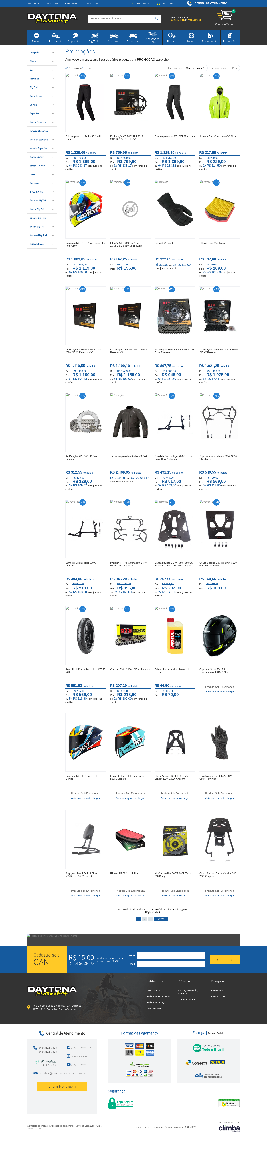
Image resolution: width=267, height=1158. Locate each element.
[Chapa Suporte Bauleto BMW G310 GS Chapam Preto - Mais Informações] (219, 529)
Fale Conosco (92, 3)
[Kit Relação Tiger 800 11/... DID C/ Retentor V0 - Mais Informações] (130, 316)
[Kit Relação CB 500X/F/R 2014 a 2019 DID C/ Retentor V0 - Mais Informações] (130, 102)
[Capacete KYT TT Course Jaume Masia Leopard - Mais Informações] (130, 742)
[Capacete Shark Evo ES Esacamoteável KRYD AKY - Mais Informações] (219, 635)
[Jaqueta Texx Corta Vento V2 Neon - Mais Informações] (219, 102)
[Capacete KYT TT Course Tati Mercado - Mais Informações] (86, 742)
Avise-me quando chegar (219, 691)
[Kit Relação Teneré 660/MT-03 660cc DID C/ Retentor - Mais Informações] (219, 316)
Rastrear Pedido (216, 1033)
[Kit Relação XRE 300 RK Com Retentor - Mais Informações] (86, 422)
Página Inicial (33, 3)
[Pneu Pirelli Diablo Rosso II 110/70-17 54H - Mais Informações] (86, 635)
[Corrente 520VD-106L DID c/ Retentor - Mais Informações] (130, 635)
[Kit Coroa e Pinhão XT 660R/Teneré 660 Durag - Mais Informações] (175, 839)
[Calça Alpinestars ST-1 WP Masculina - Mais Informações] (175, 102)
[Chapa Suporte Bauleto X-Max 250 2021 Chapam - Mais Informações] (219, 839)
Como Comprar (72, 3)
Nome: (132, 955)
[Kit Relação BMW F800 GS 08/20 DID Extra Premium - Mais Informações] (175, 316)
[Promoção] (72, 75)
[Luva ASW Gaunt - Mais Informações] (175, 209)
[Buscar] (157, 19)
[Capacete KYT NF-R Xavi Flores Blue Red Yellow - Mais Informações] (86, 209)
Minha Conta (218, 996)
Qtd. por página (218, 68)
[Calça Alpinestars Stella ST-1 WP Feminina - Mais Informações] (86, 102)
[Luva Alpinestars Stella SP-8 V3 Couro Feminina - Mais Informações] (219, 742)
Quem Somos (52, 3)
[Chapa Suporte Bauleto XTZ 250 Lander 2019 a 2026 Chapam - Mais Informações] (175, 742)
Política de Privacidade (158, 996)
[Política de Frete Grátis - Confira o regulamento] (133, 940)
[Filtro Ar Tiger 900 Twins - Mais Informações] (219, 209)
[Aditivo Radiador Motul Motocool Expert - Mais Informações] (175, 635)
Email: (131, 963)
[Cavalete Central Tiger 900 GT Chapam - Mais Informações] (86, 529)
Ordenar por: (175, 68)
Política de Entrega (156, 1002)
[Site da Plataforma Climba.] (229, 1127)
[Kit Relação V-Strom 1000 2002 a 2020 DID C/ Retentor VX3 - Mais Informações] (86, 316)
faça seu (178, 20)
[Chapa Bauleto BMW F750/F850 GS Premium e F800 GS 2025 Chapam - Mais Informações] (175, 529)
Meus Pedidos (219, 990)
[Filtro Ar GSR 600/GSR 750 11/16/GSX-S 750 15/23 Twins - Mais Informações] (130, 209)
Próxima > (161, 918)
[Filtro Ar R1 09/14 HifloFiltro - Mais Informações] (130, 839)
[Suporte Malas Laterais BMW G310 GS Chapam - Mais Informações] (219, 422)
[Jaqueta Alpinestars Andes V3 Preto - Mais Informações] (130, 422)
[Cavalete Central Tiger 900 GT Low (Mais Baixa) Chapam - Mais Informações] (175, 422)
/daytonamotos (79, 1056)
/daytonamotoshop (80, 1047)
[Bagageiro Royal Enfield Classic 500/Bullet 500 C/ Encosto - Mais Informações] (86, 839)
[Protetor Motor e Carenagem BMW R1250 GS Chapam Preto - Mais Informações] (130, 529)
